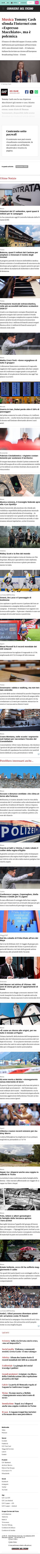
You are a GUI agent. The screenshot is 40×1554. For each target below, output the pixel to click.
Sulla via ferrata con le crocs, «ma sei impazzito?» (20, 1342)
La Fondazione (6, 1514)
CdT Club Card (6, 1446)
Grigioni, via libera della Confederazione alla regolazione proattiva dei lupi (19, 1376)
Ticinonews (5, 1522)
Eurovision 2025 (21, 167)
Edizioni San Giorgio (8, 1468)
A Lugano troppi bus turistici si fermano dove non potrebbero (19, 1413)
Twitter (4, 1487)
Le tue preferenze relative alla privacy (20, 1545)
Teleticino (5, 1517)
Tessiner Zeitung (7, 1525)
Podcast (4, 1433)
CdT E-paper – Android (9, 1506)
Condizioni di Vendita (8, 1530)
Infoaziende (5, 1473)
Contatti (4, 1441)
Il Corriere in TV (7, 1471)
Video (3, 1430)
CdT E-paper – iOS (8, 1503)
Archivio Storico (7, 1465)
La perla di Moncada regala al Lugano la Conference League (19, 1386)
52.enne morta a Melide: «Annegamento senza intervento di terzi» (18, 1395)
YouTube (4, 1490)
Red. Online (14, 91)
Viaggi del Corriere (8, 1449)
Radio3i (4, 1520)
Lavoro (4, 1452)
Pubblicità (5, 1444)
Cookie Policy (12, 1542)
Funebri (4, 1454)
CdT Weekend (6, 1462)
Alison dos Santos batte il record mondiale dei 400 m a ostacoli (19, 1358)
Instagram (5, 1484)
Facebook (5, 1481)
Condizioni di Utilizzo (8, 1528)
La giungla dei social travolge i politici (17, 1367)
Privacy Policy (13, 1539)
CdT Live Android (7, 1501)
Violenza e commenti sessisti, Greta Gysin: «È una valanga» (19, 1350)
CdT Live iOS (6, 1498)
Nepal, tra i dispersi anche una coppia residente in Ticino (19, 1404)
